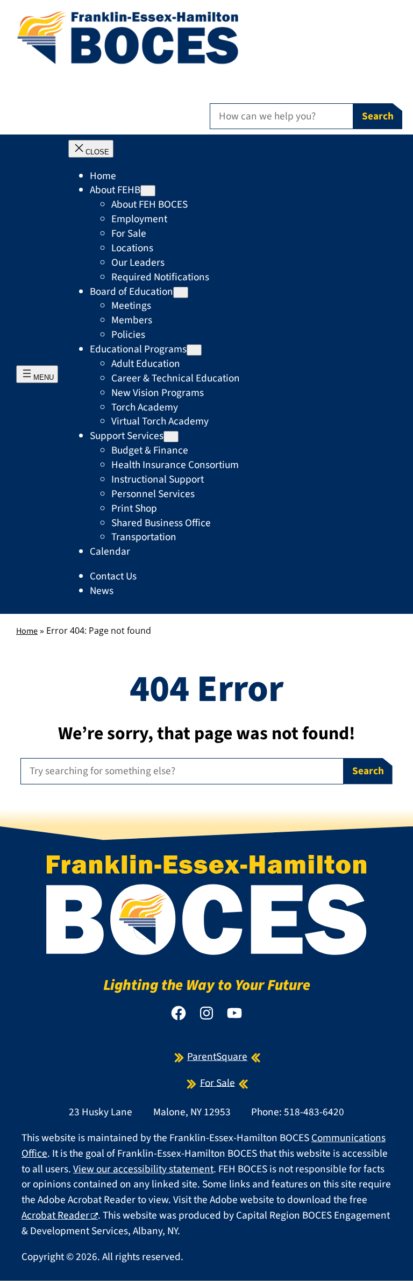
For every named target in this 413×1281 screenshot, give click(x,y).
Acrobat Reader (55, 1215)
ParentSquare (217, 1056)
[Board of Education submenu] (180, 292)
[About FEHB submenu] (147, 190)
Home (27, 631)
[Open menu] (37, 374)
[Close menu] (90, 149)
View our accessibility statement (143, 1169)
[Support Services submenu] (171, 436)
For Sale (217, 1082)
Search (378, 116)
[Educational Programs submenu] (194, 350)
